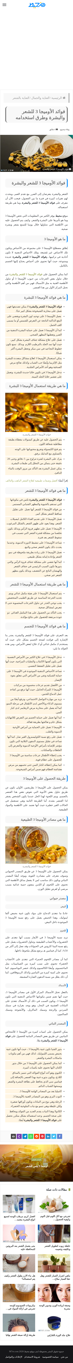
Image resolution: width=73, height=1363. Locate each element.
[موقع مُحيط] (36, 5)
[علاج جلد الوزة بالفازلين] (54, 1323)
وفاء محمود (64, 129)
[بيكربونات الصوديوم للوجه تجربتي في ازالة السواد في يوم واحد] (19, 1293)
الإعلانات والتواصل (13, 1357)
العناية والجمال (40, 98)
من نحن (64, 1357)
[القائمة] (4, 4)
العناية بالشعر (21, 98)
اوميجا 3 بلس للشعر (36, 1166)
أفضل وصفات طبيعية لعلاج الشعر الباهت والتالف (31, 480)
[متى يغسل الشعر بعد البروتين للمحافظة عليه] (19, 1234)
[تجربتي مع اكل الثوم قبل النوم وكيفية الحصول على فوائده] (54, 1204)
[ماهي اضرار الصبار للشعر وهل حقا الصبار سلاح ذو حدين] (54, 1263)
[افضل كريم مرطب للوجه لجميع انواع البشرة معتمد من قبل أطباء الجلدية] (19, 1204)
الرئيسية (57, 98)
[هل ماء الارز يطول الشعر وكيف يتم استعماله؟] (19, 1263)
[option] (36, 1163)
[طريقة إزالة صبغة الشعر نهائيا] (19, 1323)
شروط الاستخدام (32, 1357)
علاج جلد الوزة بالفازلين (58, 1335)
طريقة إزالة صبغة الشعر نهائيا (20, 1335)
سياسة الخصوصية (50, 1357)
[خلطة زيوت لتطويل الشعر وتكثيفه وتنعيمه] (54, 1234)
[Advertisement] (36, 50)
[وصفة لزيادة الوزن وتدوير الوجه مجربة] (54, 1293)
